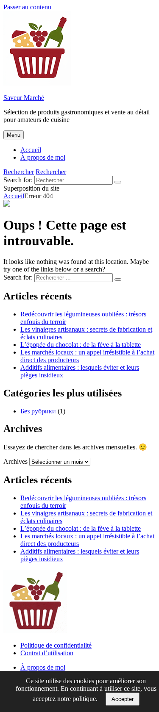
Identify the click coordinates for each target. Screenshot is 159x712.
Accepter (123, 699)
